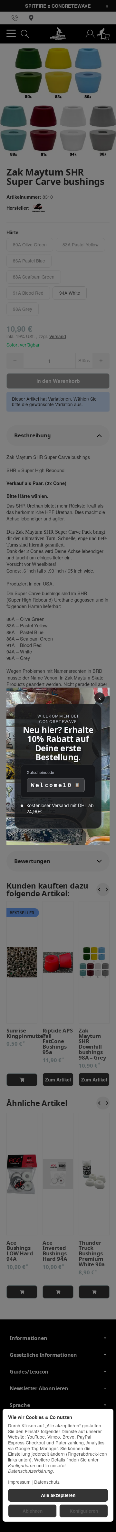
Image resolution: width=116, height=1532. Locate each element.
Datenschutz (47, 1482)
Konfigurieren (84, 1511)
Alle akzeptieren (58, 1495)
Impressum (19, 1482)
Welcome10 (51, 785)
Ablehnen (33, 1511)
